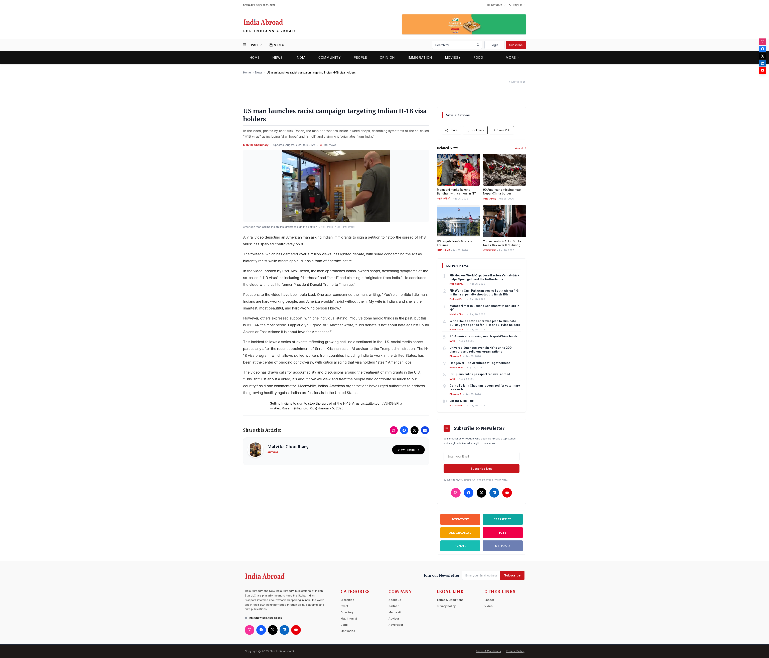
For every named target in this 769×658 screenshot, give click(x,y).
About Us (395, 600)
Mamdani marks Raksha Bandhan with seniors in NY (484, 307)
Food (478, 57)
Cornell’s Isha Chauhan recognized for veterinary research (485, 387)
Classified (502, 519)
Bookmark (477, 130)
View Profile (406, 449)
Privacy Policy (446, 606)
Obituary (502, 546)
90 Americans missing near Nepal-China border (484, 336)
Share (454, 130)
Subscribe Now (481, 468)
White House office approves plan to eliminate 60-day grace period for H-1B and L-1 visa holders (485, 322)
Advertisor (396, 625)
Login (494, 45)
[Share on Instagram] (394, 430)
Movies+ (453, 57)
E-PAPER (255, 45)
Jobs (502, 532)
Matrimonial (460, 532)
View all (519, 148)
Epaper (489, 600)
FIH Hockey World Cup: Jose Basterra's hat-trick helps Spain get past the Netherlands (484, 277)
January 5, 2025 (330, 408)
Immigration (420, 57)
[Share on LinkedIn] (425, 430)
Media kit (395, 612)
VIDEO (279, 45)
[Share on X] (415, 430)
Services (496, 4)
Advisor (394, 618)
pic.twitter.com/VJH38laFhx (381, 403)
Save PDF (503, 130)
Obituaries (348, 631)
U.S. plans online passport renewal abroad (480, 374)
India (301, 57)
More (511, 57)
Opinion (387, 57)
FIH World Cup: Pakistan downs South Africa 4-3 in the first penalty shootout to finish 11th (484, 292)
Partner (394, 606)
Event (344, 606)
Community (329, 57)
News (277, 57)
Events (460, 546)
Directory (460, 519)
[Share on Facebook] (404, 430)
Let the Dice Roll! (462, 400)
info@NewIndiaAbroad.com (265, 618)
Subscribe (516, 45)
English (517, 4)
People (360, 57)
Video (488, 606)
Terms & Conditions (450, 600)
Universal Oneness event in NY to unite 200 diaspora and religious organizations (481, 349)
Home (255, 57)
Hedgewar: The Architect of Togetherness (480, 363)
